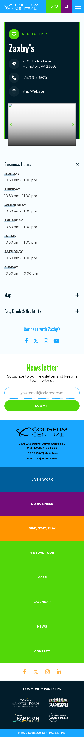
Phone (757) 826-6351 (42, 453)
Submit (42, 406)
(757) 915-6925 (35, 78)
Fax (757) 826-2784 (42, 458)
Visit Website (33, 91)
